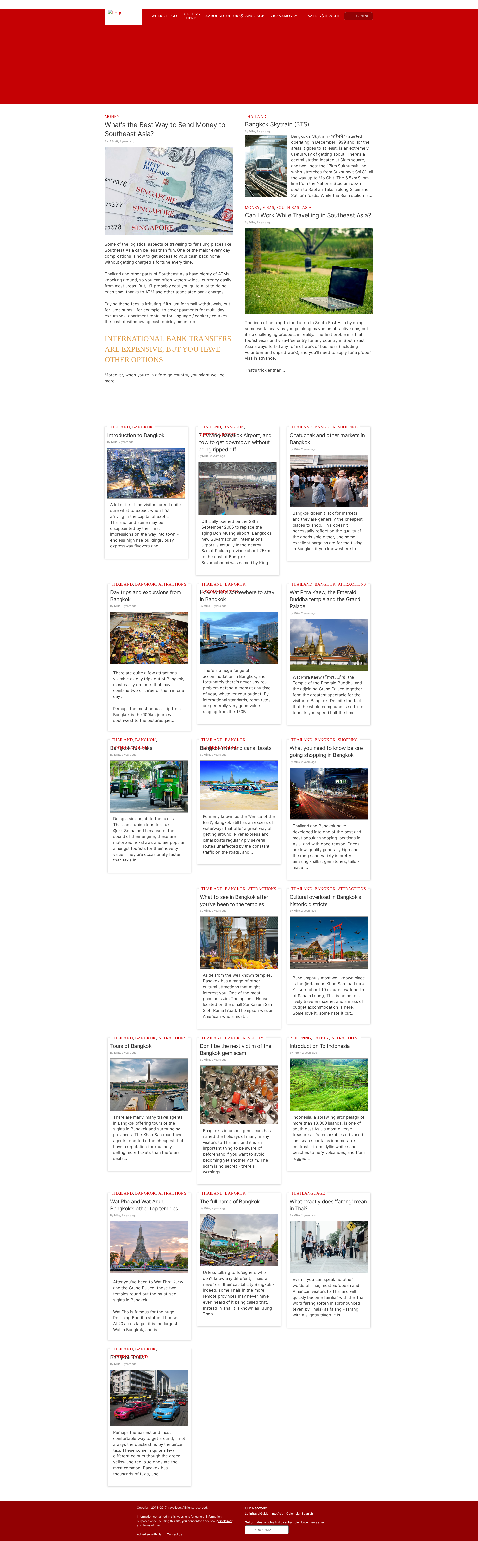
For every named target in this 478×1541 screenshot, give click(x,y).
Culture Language (244, 16)
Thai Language (308, 1193)
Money (112, 116)
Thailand (255, 116)
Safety (256, 1038)
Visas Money (283, 16)
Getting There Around (204, 16)
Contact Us (174, 1534)
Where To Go (164, 16)
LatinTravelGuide (256, 1513)
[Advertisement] (239, 404)
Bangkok (142, 427)
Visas (268, 207)
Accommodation (219, 592)
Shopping (348, 427)
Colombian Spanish (299, 1513)
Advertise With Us (149, 1534)
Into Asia (277, 1513)
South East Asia (294, 207)
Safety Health (323, 16)
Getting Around (218, 435)
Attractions (172, 584)
